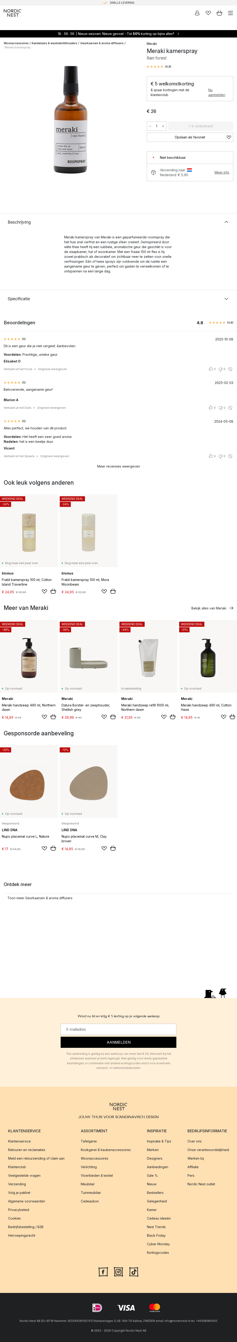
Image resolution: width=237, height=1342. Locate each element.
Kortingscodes (158, 1253)
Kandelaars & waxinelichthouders (54, 43)
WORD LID (138, 2)
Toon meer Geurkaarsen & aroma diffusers (39, 898)
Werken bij (195, 1158)
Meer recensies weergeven (118, 466)
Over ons (194, 1141)
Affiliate (193, 1167)
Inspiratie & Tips (159, 1141)
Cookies (14, 1218)
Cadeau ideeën (159, 1218)
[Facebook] (103, 1271)
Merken (153, 1150)
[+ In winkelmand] (53, 591)
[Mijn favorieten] (208, 13)
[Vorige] (8, 124)
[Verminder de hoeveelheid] (150, 126)
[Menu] (230, 13)
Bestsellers (155, 1193)
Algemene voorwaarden (26, 1201)
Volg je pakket (19, 1193)
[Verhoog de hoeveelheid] (163, 126)
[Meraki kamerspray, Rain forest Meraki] (70, 123)
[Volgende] (132, 124)
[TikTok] (133, 1271)
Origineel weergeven (52, 369)
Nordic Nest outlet (201, 1184)
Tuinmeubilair (91, 1193)
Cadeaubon (90, 1201)
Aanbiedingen (157, 1167)
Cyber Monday (158, 1244)
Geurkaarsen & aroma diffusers (102, 43)
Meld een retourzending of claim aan (36, 1158)
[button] (159, 67)
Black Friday (156, 1235)
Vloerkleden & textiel (97, 1175)
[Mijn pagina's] (197, 13)
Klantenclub (17, 1167)
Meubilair (88, 1184)
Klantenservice (19, 1141)
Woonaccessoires (16, 43)
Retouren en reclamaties (26, 1150)
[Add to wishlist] (44, 591)
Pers (190, 1175)
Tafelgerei (89, 1141)
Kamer (152, 1210)
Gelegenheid (157, 1201)
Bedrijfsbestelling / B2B (26, 1227)
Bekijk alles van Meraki (208, 608)
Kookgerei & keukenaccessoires (106, 1150)
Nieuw (151, 1184)
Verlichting (89, 1167)
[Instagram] (118, 1271)
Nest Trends (156, 1227)
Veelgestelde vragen (24, 1175)
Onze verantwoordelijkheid (208, 1150)
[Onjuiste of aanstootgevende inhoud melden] (230, 369)
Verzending (17, 1184)
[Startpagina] (12, 13)
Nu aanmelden (216, 92)
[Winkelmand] (219, 13)
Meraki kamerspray (18, 47)
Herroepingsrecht (21, 1235)
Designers (154, 1158)
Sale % (152, 1175)
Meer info (222, 172)
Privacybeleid (18, 1210)
